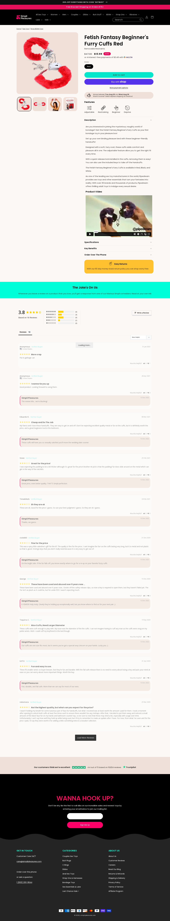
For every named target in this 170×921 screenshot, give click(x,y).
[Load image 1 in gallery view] (24, 104)
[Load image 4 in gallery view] (70, 104)
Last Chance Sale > (70, 891)
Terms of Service (116, 887)
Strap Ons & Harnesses (72, 878)
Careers (112, 865)
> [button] (85, 738)
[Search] (140, 19)
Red (89, 66)
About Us (112, 856)
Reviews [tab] (23, 332)
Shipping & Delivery (117, 878)
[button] (41, 14)
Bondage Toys (68, 882)
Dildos (65, 869)
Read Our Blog (115, 869)
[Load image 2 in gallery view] (39, 104)
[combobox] (128, 20)
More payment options (119, 88)
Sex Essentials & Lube (71, 887)
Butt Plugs (66, 860)
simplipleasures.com (88, 915)
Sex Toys (26, 29)
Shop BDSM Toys (37, 29)
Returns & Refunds (117, 874)
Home (19, 29)
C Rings (65, 865)
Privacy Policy (114, 882)
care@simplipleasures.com (29, 861)
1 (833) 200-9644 (24, 882)
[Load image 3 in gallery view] (55, 104)
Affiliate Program (116, 891)
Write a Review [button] (143, 313)
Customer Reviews (117, 860)
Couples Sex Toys (70, 856)
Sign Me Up (85, 825)
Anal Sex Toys (68, 874)
